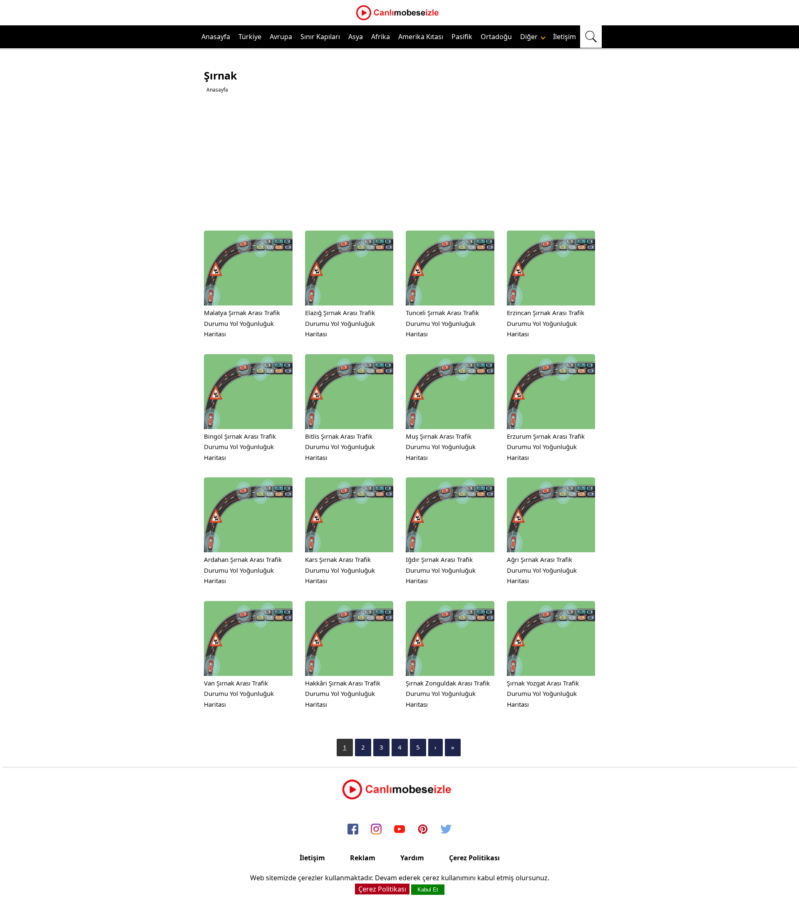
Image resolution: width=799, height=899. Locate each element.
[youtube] (399, 829)
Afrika (380, 36)
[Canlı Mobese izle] (399, 19)
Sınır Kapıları (320, 36)
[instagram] (376, 829)
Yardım (412, 857)
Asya (355, 36)
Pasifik (462, 36)
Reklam (362, 857)
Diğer (529, 36)
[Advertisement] (400, 162)
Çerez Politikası (474, 857)
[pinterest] (422, 829)
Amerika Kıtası (420, 36)
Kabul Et (427, 890)
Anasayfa (215, 36)
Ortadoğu (496, 36)
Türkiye (249, 36)
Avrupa (281, 36)
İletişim (564, 36)
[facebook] (352, 829)
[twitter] (446, 829)
